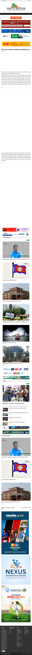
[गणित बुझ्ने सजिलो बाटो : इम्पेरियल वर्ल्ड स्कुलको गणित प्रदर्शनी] (5, 422)
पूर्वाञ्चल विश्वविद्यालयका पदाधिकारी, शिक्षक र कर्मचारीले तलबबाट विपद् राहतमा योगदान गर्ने (15, 322)
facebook (10, 629)
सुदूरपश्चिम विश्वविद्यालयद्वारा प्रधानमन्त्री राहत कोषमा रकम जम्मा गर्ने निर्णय (12, 363)
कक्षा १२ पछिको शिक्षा (16, 18)
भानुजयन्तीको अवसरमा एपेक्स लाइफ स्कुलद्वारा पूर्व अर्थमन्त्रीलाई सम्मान (17, 408)
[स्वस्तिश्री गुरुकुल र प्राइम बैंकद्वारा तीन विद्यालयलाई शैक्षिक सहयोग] (16, 385)
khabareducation (8, 653)
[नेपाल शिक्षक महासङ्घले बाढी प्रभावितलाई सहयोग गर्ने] (16, 279)
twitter (10, 633)
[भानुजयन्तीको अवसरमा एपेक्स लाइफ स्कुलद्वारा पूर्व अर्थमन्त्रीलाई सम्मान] (5, 408)
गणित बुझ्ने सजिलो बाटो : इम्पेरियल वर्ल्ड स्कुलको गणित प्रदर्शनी (16, 422)
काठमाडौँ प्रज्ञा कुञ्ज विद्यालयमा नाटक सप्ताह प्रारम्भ (14, 417)
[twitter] (30, 0)
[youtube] (29, 0)
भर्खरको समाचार (4, 402)
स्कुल (3, 48)
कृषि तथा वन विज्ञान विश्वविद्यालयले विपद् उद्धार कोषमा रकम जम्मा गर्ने (12, 301)
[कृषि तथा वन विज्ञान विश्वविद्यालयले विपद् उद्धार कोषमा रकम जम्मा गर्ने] (16, 300)
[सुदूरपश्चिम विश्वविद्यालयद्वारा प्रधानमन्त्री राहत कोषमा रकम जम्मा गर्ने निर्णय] (16, 362)
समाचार (2, 48)
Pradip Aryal (29, 653)
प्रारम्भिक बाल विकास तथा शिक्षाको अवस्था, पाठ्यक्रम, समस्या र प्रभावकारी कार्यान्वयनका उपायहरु (16, 259)
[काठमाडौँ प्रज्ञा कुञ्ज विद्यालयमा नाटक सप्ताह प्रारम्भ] (5, 417)
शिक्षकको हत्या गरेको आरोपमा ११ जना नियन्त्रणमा (9, 342)
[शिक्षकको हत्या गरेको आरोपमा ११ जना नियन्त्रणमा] (16, 341)
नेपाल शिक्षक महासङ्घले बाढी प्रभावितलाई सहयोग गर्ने (10, 280)
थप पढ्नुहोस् (3, 651)
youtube (10, 631)
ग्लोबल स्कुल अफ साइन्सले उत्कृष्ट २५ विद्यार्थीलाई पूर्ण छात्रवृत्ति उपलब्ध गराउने (18, 412)
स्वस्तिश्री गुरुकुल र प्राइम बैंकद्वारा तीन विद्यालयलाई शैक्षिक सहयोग (13, 403)
